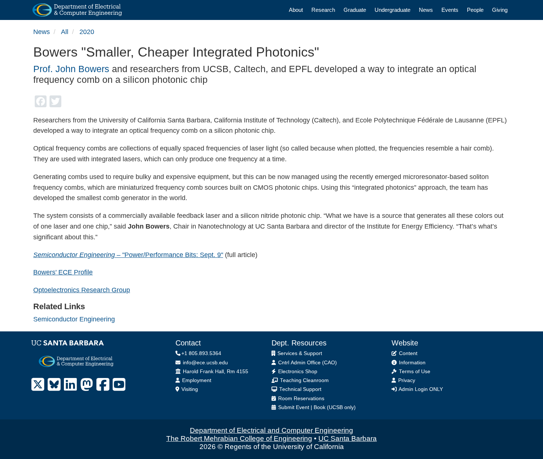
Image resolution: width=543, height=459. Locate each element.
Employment (196, 380)
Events (449, 10)
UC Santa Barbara (347, 438)
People (475, 10)
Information (411, 362)
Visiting (189, 389)
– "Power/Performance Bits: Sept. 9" (128, 255)
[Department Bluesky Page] (54, 385)
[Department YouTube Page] (119, 385)
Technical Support (299, 389)
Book (319, 407)
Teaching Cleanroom (304, 380)
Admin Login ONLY (420, 389)
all (64, 32)
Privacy (406, 380)
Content (407, 353)
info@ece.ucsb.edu (204, 362)
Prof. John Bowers (71, 69)
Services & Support (299, 353)
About (296, 10)
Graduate (355, 10)
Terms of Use (413, 371)
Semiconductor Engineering (74, 319)
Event (302, 407)
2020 (86, 32)
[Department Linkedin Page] (70, 385)
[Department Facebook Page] (102, 385)
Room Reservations (300, 398)
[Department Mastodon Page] (86, 385)
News (426, 10)
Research (323, 10)
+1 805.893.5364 (201, 353)
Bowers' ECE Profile (63, 272)
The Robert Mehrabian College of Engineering (239, 438)
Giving (500, 10)
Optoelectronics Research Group (81, 290)
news (41, 32)
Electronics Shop (297, 371)
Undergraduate (392, 10)
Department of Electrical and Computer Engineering (271, 430)
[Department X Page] (37, 385)
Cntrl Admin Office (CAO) (307, 362)
